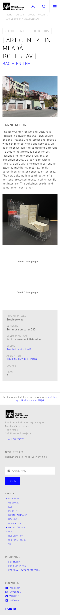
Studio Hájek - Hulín (19, 349)
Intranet (13, 498)
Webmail (13, 502)
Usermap (13, 519)
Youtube (13, 596)
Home (9, 14)
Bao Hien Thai (17, 63)
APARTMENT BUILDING (21, 359)
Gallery (20, 14)
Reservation (15, 535)
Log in (12, 480)
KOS (10, 506)
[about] (17, 414)
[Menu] (54, 6)
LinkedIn (13, 600)
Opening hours (17, 540)
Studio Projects (37, 14)
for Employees (17, 566)
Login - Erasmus (18, 515)
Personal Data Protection (24, 570)
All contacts (16, 439)
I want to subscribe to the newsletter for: (23, 481)
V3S (10, 544)
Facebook (14, 588)
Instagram (14, 592)
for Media (14, 561)
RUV (10, 531)
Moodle (13, 511)
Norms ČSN (14, 523)
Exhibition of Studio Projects (28, 30)
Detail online (16, 527)
